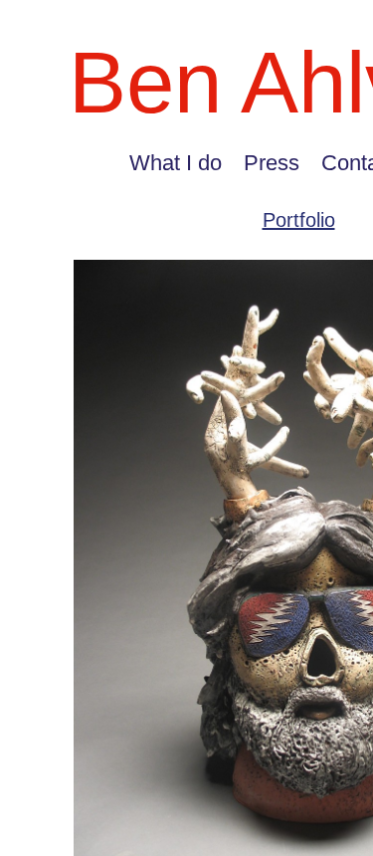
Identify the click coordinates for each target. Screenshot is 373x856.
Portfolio (299, 220)
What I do (175, 162)
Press (271, 162)
